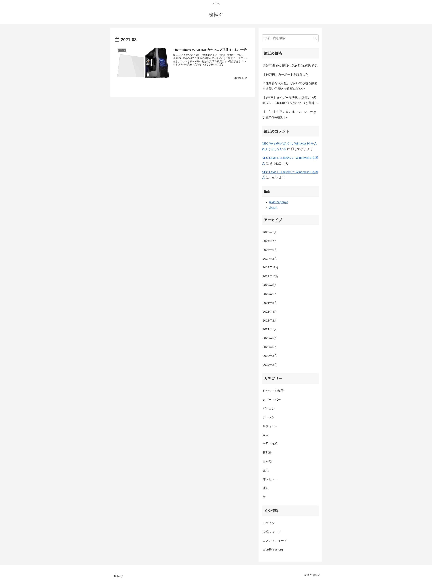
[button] (315, 38)
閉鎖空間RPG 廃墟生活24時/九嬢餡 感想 (290, 65)
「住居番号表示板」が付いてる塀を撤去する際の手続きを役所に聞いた (290, 86)
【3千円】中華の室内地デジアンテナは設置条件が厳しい (289, 114)
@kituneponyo (278, 202)
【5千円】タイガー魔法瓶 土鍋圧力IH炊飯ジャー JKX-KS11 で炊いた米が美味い (290, 100)
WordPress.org (273, 549)
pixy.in (273, 207)
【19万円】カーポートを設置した (285, 74)
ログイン (269, 523)
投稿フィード (272, 532)
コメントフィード (275, 540)
